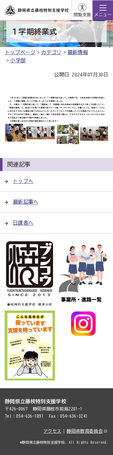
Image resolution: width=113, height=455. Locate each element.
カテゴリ (51, 52)
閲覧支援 (82, 15)
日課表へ (23, 222)
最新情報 (77, 52)
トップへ (23, 181)
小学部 (18, 60)
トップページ (20, 52)
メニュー (103, 15)
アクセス (52, 431)
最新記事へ (26, 201)
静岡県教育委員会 (85, 431)
